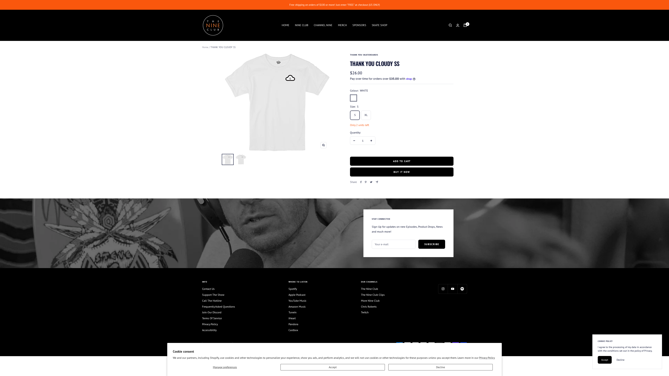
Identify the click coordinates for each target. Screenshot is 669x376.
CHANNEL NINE (323, 25)
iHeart (292, 318)
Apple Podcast (297, 294)
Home (205, 47)
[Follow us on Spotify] (462, 289)
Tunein (293, 312)
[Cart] (465, 25)
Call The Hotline (212, 300)
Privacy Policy (487, 357)
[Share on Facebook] (361, 182)
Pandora (293, 324)
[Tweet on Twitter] (371, 182)
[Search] (450, 25)
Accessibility (209, 330)
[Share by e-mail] (377, 182)
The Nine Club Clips (373, 294)
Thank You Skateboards (364, 54)
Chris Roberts (369, 306)
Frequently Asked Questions (218, 306)
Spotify (293, 289)
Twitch (365, 312)
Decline (440, 367)
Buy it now (402, 172)
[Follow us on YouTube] (452, 289)
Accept (333, 367)
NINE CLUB (301, 25)
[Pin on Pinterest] (366, 182)
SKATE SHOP (379, 25)
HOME (285, 25)
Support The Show (213, 294)
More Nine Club (370, 300)
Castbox (293, 330)
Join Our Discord (211, 312)
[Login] (457, 25)
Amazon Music (297, 306)
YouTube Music (297, 300)
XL (366, 115)
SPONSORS (359, 25)
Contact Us (208, 289)
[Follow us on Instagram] (443, 289)
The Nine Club (369, 289)
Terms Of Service (212, 318)
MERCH (342, 25)
